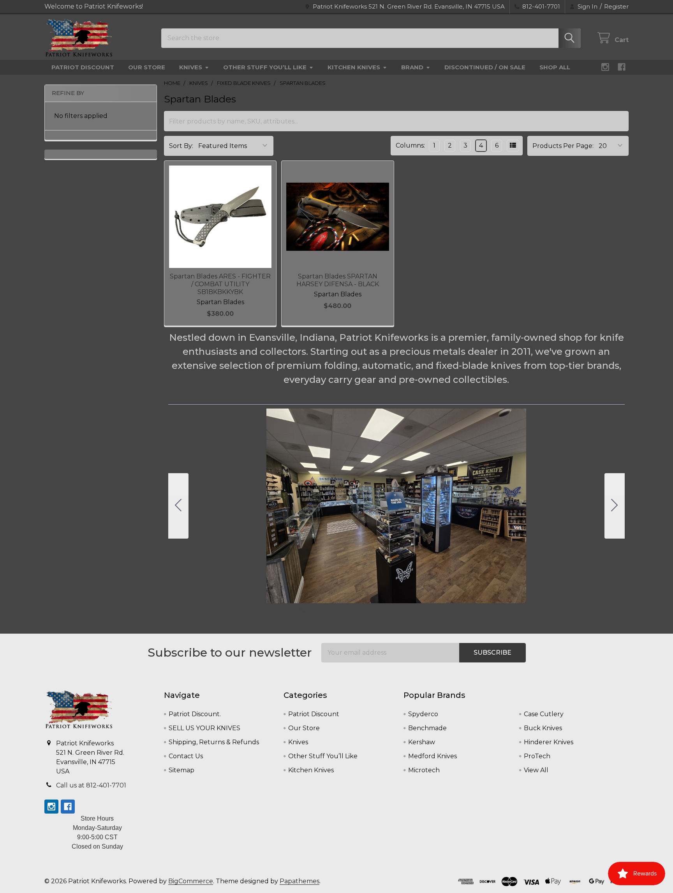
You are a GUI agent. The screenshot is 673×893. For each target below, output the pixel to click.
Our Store (146, 67)
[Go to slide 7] (349, 610)
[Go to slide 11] (381, 610)
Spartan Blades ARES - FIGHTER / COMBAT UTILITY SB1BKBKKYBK (220, 284)
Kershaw (421, 742)
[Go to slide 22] (466, 610)
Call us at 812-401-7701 (91, 785)
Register (616, 6)
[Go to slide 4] (326, 610)
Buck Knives (543, 728)
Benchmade (427, 728)
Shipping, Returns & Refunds (214, 742)
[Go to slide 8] (357, 610)
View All (536, 770)
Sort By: (181, 146)
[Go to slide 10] (373, 610)
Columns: (410, 145)
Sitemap (181, 770)
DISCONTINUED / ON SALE (484, 67)
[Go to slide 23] (474, 610)
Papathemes (299, 881)
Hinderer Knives (548, 742)
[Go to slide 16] (420, 610)
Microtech (424, 770)
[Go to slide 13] (396, 610)
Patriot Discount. (195, 714)
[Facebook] (622, 67)
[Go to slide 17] (427, 610)
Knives (190, 67)
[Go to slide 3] (318, 610)
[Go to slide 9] (365, 610)
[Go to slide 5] (334, 610)
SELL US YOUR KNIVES (204, 728)
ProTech (537, 756)
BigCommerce (190, 881)
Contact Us (186, 756)
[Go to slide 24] (482, 610)
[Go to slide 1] (303, 610)
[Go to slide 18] (435, 610)
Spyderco (423, 714)
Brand (412, 67)
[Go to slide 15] (412, 610)
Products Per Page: (563, 146)
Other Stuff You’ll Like (265, 67)
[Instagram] (605, 67)
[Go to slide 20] (451, 610)
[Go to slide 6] (342, 610)
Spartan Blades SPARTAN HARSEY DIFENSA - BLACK (337, 280)
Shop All (554, 67)
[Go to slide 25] (178, 506)
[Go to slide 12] (388, 610)
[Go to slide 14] (404, 610)
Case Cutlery (544, 714)
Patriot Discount (82, 67)
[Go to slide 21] (458, 610)
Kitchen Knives (354, 67)
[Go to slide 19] (443, 610)
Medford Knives (432, 756)
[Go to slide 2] (614, 506)
